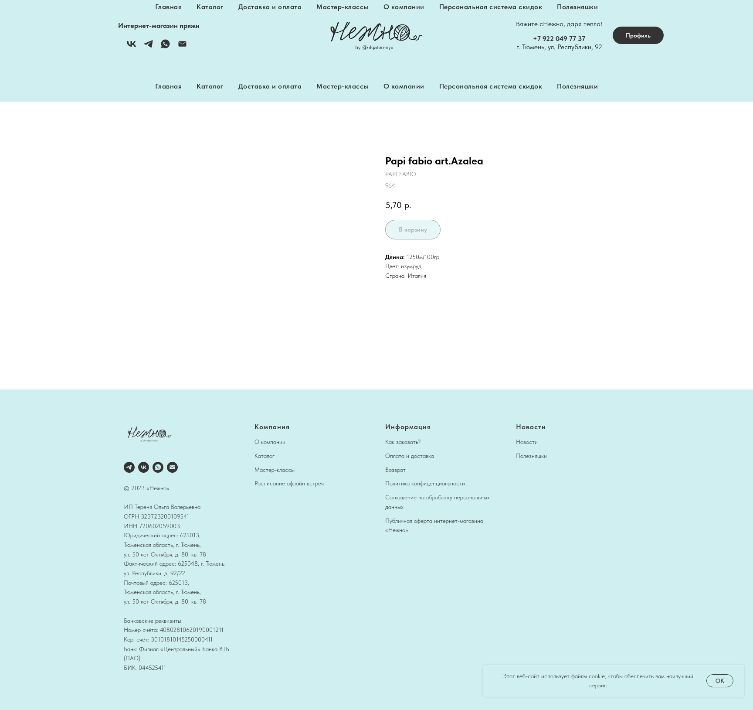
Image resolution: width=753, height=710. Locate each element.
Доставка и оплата (270, 86)
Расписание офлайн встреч (289, 483)
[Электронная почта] (182, 47)
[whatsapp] (158, 467)
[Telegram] (148, 47)
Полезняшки (577, 86)
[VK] (131, 47)
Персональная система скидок (491, 86)
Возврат (395, 469)
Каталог (210, 86)
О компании (403, 86)
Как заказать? (403, 441)
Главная (168, 86)
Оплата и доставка (409, 455)
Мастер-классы (342, 86)
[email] (172, 467)
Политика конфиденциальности (425, 483)
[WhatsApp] (165, 47)
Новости (527, 441)
